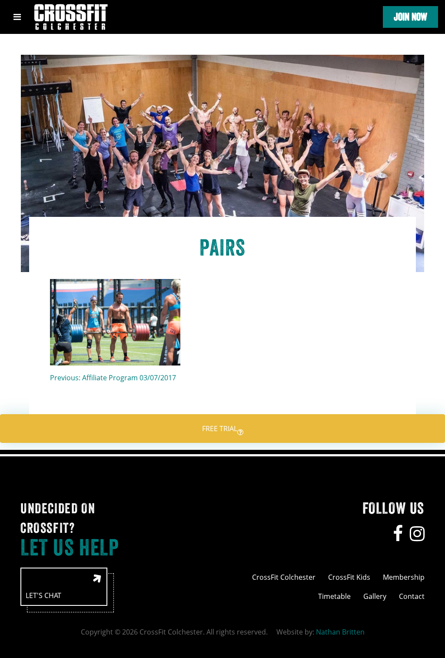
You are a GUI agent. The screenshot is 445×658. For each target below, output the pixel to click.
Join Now (410, 16)
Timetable (334, 596)
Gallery (374, 596)
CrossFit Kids (349, 577)
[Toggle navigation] (17, 17)
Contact (412, 596)
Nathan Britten (340, 632)
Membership (404, 577)
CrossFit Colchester (283, 577)
